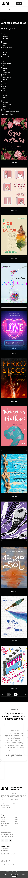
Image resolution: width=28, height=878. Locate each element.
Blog (16, 821)
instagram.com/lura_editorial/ (7, 834)
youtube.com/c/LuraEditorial (7, 836)
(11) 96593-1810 (5, 850)
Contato (16, 823)
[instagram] (6, 840)
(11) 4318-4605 (5, 848)
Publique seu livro (5, 823)
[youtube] (10, 840)
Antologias (17, 819)
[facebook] (2, 840)
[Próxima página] (22, 694)
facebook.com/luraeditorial (6, 832)
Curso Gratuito (4, 825)
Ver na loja (14, 162)
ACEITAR (14, 876)
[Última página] (25, 694)
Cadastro (19, 3)
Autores (16, 817)
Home (2, 9)
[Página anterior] (5, 694)
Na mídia (3, 819)
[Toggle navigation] (25, 3)
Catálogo (3, 821)
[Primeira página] (2, 694)
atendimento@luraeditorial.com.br (9, 864)
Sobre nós (3, 817)
